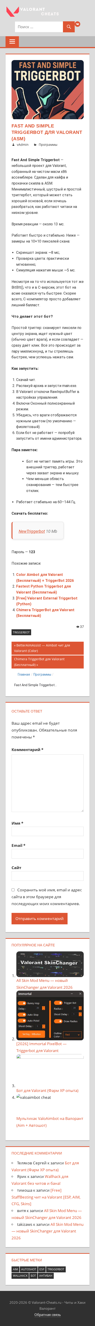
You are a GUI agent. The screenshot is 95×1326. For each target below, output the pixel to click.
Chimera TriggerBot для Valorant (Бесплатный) (39, 662)
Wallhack (20, 1276)
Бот (33, 1276)
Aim (15, 1269)
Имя (17, 823)
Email (18, 845)
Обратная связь (47, 1314)
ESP (41, 1269)
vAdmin (23, 144)
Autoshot (28, 1269)
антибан (45, 1276)
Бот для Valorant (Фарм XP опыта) (47, 1090)
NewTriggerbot (32, 531)
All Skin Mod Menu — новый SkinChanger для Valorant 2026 (47, 1231)
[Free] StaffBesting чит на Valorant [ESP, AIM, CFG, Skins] (46, 1197)
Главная (24, 674)
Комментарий (27, 749)
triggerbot (21, 632)
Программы (48, 144)
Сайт (16, 867)
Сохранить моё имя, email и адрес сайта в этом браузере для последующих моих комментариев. (47, 896)
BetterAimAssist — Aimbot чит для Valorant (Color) (42, 648)
